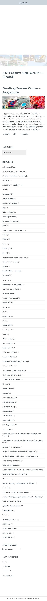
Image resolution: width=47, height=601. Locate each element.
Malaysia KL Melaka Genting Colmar (14, 361)
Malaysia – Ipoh (7, 348)
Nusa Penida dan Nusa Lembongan (14, 257)
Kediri (4, 226)
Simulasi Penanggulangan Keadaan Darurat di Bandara (21, 497)
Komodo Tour (6, 533)
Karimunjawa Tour (8, 528)
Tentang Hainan (7, 510)
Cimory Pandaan (8, 212)
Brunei (4, 334)
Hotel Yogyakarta (8, 425)
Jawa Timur (6, 316)
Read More (35, 129)
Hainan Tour (6, 524)
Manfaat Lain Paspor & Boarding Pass (15, 492)
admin (15, 134)
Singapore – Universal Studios (12, 375)
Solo (3, 321)
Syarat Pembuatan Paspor (11, 506)
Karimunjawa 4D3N (9, 217)
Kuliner (4, 307)
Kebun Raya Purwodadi (10, 221)
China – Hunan (7, 343)
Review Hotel (6, 388)
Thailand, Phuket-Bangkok (11, 379)
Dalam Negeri (7, 167)
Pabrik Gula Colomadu (10, 262)
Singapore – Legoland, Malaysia (13, 370)
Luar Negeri (6, 330)
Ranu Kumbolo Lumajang (11, 271)
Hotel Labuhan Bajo (9, 407)
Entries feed (6, 566)
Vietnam (5, 384)
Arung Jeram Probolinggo (11, 185)
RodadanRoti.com (35, 598)
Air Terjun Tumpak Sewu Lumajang (14, 176)
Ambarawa (6, 180)
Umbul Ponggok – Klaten (10, 289)
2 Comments (24, 134)
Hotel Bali (5, 393)
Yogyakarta (6, 302)
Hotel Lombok (7, 411)
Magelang (5, 248)
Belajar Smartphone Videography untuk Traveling (19, 456)
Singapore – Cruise (9, 366)
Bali (3, 189)
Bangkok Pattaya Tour (9, 519)
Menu (24, 2)
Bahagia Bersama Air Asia (11, 447)
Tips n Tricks (6, 429)
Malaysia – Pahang (8, 357)
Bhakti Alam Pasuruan (10, 203)
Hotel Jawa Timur (8, 402)
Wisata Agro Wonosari (10, 298)
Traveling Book (7, 537)
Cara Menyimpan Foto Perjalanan (13, 474)
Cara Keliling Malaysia (10, 465)
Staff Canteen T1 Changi (10, 501)
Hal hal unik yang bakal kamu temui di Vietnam (18, 483)
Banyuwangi (6, 194)
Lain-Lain (5, 488)
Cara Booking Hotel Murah (11, 461)
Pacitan (5, 266)
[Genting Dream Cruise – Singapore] (23, 108)
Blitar (4, 207)
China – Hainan (7, 339)
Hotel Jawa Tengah (8, 397)
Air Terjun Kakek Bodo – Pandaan (13, 171)
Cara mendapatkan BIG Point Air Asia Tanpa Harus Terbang (22, 470)
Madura (5, 244)
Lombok (5, 239)
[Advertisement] (23, 30)
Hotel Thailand (7, 420)
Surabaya (5, 280)
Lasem (4, 235)
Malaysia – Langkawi (9, 352)
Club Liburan (6, 479)
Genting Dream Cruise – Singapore (21, 90)
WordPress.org (7, 575)
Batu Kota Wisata (8, 198)
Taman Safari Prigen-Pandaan (12, 284)
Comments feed (7, 571)
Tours (4, 515)
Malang (5, 253)
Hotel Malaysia (7, 416)
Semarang (6, 275)
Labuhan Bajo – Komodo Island (12, 230)
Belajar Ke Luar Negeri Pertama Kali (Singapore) (18, 451)
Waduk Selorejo (7, 293)
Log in (4, 562)
